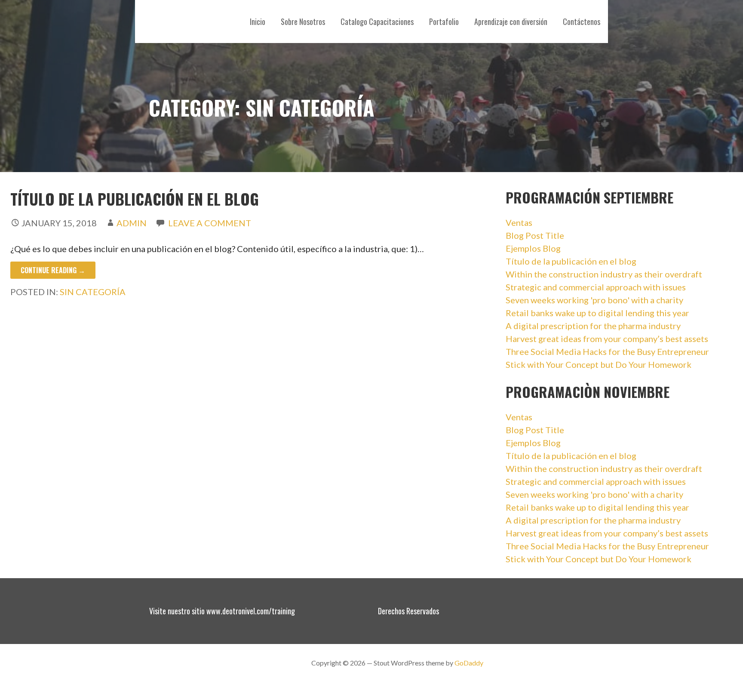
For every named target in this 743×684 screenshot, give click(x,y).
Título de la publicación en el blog (134, 198)
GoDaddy (468, 663)
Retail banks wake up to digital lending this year (597, 313)
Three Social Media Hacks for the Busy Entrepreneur (607, 351)
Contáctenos (581, 21)
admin (132, 223)
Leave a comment (209, 223)
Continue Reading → (53, 270)
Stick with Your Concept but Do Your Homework (598, 364)
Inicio (257, 21)
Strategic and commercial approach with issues (596, 287)
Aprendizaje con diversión (510, 21)
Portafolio (444, 21)
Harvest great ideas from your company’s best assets (607, 338)
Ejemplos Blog (533, 248)
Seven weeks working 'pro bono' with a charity (594, 300)
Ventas (519, 222)
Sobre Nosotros (303, 21)
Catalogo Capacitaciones (377, 21)
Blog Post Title (535, 235)
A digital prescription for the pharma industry (593, 325)
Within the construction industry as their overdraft (604, 274)
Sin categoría (93, 292)
